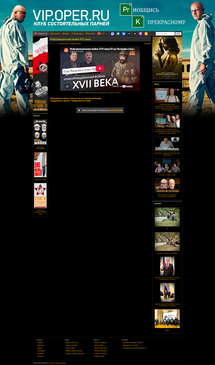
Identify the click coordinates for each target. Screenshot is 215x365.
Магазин (90, 33)
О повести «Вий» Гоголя (167, 175)
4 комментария (75, 43)
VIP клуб (40, 356)
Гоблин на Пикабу (100, 353)
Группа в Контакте (100, 348)
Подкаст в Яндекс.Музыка (75, 353)
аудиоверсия (103, 92)
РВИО (167, 330)
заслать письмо (54, 363)
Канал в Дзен (70, 348)
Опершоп (40, 353)
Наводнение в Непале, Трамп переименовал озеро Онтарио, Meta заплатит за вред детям (167, 131)
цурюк (64, 363)
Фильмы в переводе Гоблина (133, 342)
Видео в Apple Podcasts (74, 351)
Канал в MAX (98, 345)
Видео (65, 33)
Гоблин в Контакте (100, 351)
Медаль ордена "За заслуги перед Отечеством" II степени (167, 278)
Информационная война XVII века (70, 39)
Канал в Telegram (100, 342)
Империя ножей (40, 179)
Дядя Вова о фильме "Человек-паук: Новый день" (167, 154)
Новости (42, 33)
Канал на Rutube (72, 345)
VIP (103, 33)
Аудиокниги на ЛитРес (130, 345)
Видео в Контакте (72, 342)
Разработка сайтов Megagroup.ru (134, 348)
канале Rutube (115, 110)
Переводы (77, 33)
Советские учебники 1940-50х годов (40, 212)
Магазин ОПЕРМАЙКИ (40, 148)
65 (167, 228)
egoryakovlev (64, 43)
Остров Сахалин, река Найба (167, 253)
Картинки (55, 33)
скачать (118, 92)
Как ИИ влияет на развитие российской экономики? (167, 195)
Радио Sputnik (99, 356)
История (148, 43)
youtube (111, 92)
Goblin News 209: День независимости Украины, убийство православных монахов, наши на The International (167, 107)
